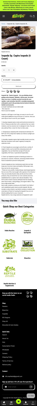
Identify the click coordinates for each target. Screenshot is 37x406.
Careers (4, 353)
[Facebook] (7, 91)
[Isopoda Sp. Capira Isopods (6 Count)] (32, 30)
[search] (31, 16)
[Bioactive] (27, 246)
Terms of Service (7, 361)
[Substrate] (9, 246)
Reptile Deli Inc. (18, 398)
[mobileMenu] (3, 16)
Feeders (4, 306)
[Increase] (13, 70)
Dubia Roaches (10, 231)
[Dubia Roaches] (9, 218)
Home (3, 24)
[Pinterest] (14, 91)
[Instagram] (31, 292)
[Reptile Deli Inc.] (18, 16)
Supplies (5, 314)
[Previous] (2, 5)
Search (4, 335)
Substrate (9, 258)
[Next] (34, 5)
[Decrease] (3, 70)
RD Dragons (6, 317)
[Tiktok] (27, 296)
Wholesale (5, 350)
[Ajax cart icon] (34, 16)
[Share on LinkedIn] (18, 91)
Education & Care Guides (10, 325)
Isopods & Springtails (27, 232)
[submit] (31, 387)
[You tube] (31, 296)
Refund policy (6, 364)
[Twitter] (11, 91)
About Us (5, 338)
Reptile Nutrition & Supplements (10, 285)
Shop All (5, 321)
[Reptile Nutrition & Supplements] (9, 271)
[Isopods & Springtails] (27, 218)
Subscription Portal (8, 346)
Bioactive (27, 258)
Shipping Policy (7, 357)
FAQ (3, 342)
